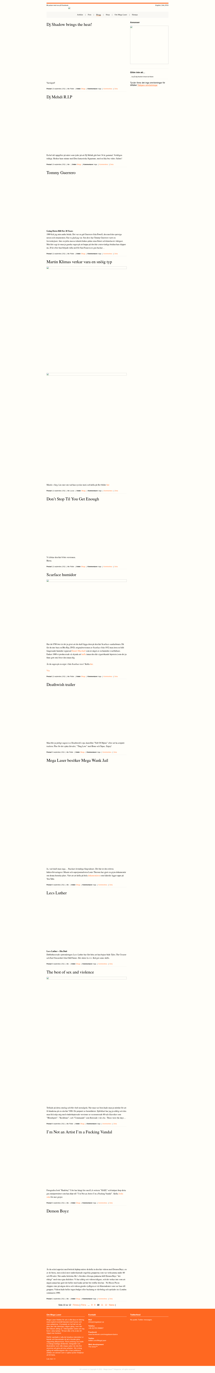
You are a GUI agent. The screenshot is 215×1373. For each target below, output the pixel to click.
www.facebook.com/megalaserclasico (103, 1334)
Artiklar (80, 15)
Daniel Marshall (79, 650)
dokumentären (94, 875)
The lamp (92, 1347)
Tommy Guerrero (61, 172)
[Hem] (69, 11)
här (108, 484)
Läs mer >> (51, 1359)
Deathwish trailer (61, 684)
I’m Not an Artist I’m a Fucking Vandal (79, 1132)
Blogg (98, 15)
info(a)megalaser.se (96, 1322)
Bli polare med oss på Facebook (57, 5)
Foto (89, 15)
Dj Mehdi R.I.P (59, 97)
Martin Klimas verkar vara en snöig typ (79, 261)
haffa (84, 654)
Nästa (111, 1305)
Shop (108, 15)
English (158, 5)
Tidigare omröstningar (147, 85)
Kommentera (108, 89)
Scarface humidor (61, 574)
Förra (83, 1305)
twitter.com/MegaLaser (97, 1340)
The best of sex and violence (70, 972)
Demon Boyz (58, 1211)
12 (106, 1305)
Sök (163, 5)
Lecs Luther (57, 893)
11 (102, 1305)
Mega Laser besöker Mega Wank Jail (77, 760)
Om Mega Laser (121, 15)
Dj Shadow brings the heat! (69, 24)
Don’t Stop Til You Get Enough (73, 499)
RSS (166, 5)
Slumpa (135, 15)
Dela (116, 89)
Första (76, 1305)
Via (48, 670)
